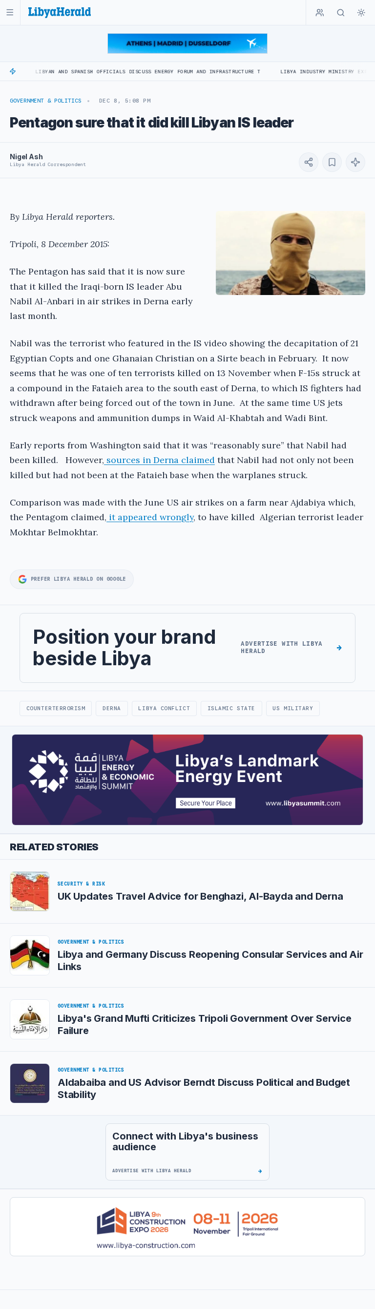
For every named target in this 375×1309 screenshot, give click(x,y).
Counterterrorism (55, 708)
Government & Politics (46, 100)
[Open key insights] (355, 162)
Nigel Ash (26, 156)
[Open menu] (10, 12)
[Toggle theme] (361, 12)
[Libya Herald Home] (60, 12)
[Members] (320, 12)
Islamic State (231, 708)
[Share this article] (308, 162)
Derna (112, 708)
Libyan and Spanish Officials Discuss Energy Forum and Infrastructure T (121, 71)
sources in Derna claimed (159, 459)
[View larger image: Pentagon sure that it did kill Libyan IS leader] (290, 253)
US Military (292, 708)
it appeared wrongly (149, 517)
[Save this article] (332, 162)
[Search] (341, 12)
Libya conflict (164, 708)
